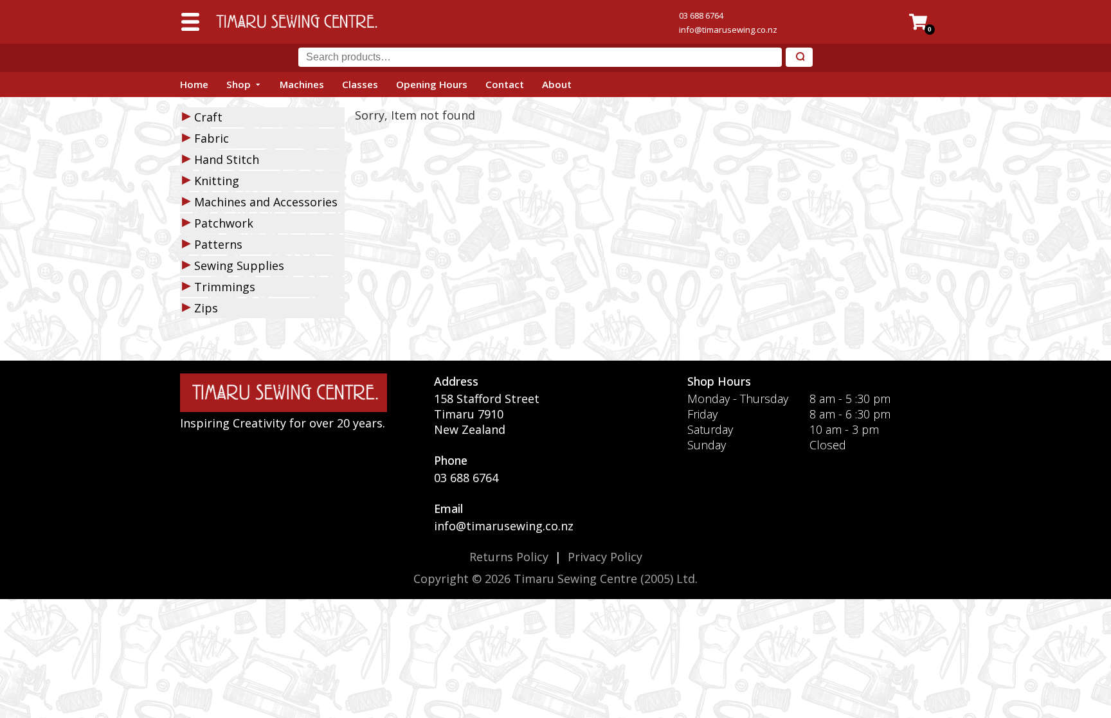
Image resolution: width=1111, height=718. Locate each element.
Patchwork (223, 223)
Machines (302, 84)
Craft (208, 117)
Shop (238, 84)
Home (194, 84)
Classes (360, 84)
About (557, 84)
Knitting (216, 180)
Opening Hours (431, 84)
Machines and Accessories (266, 202)
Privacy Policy (605, 556)
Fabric (211, 138)
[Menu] (190, 22)
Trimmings (224, 286)
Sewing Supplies (239, 265)
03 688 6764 (701, 15)
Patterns (218, 244)
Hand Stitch (226, 159)
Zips (206, 308)
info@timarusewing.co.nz (728, 29)
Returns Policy (508, 556)
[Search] (799, 57)
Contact (504, 84)
